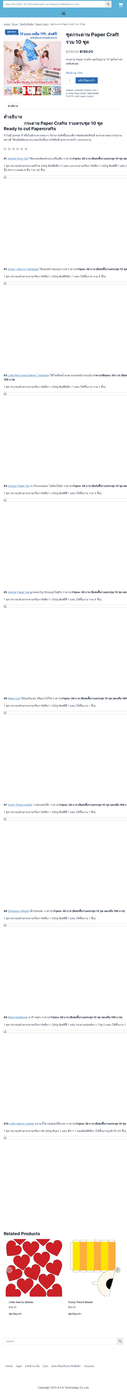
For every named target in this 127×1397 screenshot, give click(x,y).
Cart (45, 1366)
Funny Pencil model (20, 804)
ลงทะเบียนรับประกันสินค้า (66, 1366)
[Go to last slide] (5, 90)
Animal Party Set (17, 158)
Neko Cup (14, 698)
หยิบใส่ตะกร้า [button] (15, 1314)
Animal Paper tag (18, 592)
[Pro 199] (32, 57)
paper (83, 96)
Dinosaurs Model (18, 911)
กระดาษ (90, 96)
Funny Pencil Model (80, 1302)
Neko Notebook (17, 1017)
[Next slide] (59, 90)
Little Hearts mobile (21, 1123)
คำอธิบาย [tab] (13, 106)
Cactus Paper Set (19, 485)
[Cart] (121, 5)
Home (9, 1366)
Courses (89, 1366)
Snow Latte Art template (23, 269)
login (19, 1366)
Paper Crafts (80, 93)
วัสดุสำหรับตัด (93, 93)
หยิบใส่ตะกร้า (86, 80)
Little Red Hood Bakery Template (28, 375)
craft (77, 96)
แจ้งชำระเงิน (32, 1366)
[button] (63, 13)
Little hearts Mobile (21, 1302)
